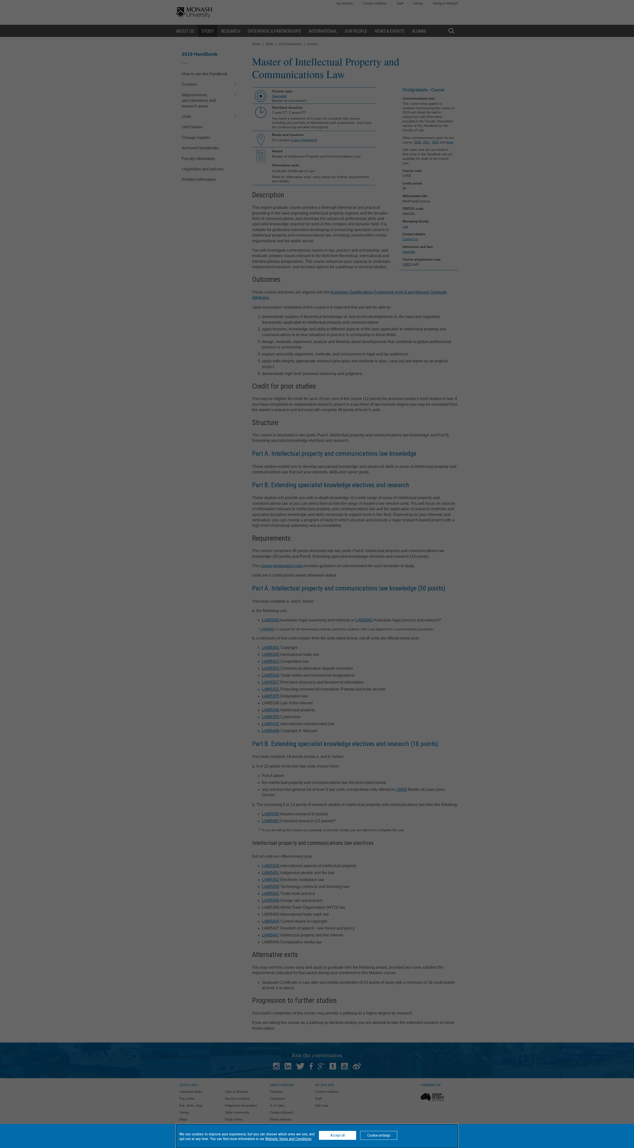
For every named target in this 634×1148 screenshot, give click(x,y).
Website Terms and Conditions (288, 1139)
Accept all (337, 1135)
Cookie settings (378, 1135)
